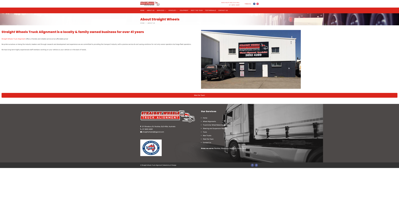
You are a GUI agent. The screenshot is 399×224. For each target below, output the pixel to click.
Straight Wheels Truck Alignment (13, 39)
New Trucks (207, 135)
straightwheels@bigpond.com (153, 132)
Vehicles (172, 10)
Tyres (205, 132)
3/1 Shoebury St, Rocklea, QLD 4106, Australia (158, 126)
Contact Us (223, 10)
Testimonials (210, 10)
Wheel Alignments (209, 121)
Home (142, 10)
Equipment (184, 10)
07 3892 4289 (234, 5)
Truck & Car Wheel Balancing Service (216, 125)
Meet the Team (197, 10)
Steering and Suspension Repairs (215, 128)
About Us (150, 10)
